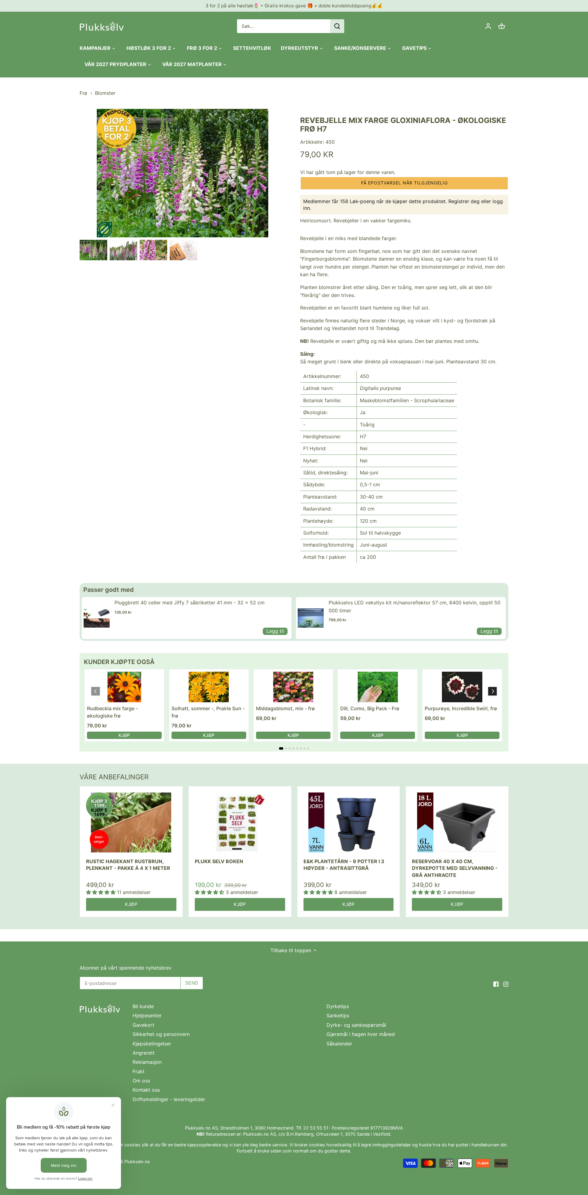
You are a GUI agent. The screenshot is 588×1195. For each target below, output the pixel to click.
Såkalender (339, 1044)
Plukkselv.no (137, 1161)
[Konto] (488, 26)
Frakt (139, 1071)
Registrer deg (464, 201)
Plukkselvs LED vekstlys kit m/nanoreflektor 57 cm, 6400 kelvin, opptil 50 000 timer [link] (414, 606)
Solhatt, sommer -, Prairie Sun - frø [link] (208, 712)
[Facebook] (496, 983)
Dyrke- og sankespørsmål (356, 1025)
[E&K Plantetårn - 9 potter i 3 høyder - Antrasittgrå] (348, 822)
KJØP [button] (124, 735)
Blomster (105, 93)
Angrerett (144, 1053)
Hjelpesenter (147, 1015)
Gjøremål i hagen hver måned (360, 1034)
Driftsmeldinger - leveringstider (169, 1099)
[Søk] (337, 26)
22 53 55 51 (315, 1127)
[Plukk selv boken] (240, 822)
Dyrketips (337, 1006)
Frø (83, 93)
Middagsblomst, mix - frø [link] (285, 708)
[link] (97, 618)
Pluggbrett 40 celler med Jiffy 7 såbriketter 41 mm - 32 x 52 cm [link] (190, 602)
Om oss (141, 1081)
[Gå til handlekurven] (501, 26)
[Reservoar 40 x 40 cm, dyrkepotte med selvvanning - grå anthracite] (457, 822)
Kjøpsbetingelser (152, 1044)
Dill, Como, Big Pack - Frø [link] (369, 708)
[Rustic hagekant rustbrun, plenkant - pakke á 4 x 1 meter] (131, 822)
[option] (93, 250)
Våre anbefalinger (114, 777)
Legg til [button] (275, 631)
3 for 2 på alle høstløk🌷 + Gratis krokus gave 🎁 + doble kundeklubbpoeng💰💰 (294, 6)
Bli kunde (143, 1006)
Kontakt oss (146, 1090)
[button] (404, 183)
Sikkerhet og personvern (161, 1034)
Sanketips (337, 1015)
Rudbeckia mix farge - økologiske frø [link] (112, 712)
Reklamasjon (147, 1062)
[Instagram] (505, 983)
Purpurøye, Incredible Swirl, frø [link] (461, 708)
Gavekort (143, 1025)
